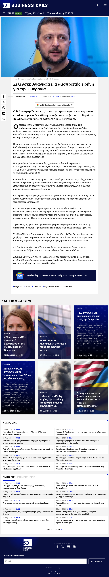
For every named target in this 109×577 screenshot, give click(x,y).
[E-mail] (3, 118)
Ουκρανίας (38, 125)
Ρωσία (27, 287)
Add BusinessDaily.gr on (55, 105)
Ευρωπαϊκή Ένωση (51, 287)
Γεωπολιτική (67, 287)
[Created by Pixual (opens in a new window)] (54, 572)
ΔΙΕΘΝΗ (33, 96)
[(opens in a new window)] (3, 96)
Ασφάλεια (37, 287)
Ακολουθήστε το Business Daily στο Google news (54, 275)
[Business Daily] (25, 5)
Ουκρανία (17, 287)
